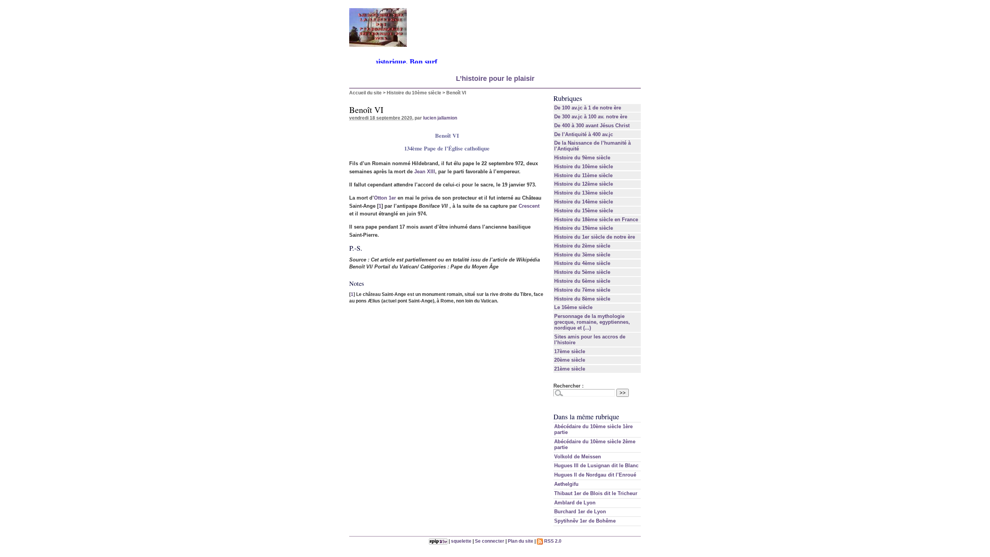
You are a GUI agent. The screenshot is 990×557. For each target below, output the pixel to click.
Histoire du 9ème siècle (582, 158)
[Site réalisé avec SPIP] (438, 540)
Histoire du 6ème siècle (582, 281)
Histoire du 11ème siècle (583, 175)
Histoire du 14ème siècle (583, 202)
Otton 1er (385, 198)
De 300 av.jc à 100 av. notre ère (590, 117)
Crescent (529, 206)
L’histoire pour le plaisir (495, 78)
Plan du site (520, 540)
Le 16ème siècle (573, 307)
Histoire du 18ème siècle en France (596, 219)
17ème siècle (569, 351)
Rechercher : (568, 386)
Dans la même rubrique (586, 416)
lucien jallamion (440, 117)
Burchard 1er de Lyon (580, 511)
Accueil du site (365, 92)
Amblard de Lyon (575, 503)
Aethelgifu (566, 484)
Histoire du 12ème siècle (583, 184)
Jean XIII (424, 171)
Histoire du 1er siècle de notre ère (594, 237)
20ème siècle (569, 360)
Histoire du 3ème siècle (582, 255)
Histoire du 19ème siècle (583, 228)
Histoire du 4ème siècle (582, 263)
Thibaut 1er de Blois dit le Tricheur (595, 493)
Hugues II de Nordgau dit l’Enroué (595, 475)
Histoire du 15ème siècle (583, 211)
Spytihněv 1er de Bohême (585, 521)
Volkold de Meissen (577, 457)
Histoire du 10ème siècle (414, 92)
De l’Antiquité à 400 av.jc (583, 134)
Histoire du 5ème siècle (582, 272)
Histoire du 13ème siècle (583, 193)
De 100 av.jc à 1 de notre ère (587, 108)
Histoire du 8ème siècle (582, 299)
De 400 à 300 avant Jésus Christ (592, 125)
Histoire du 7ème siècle (582, 290)
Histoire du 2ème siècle (582, 246)
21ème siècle (569, 369)
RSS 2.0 (552, 540)
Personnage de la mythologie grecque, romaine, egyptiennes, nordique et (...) (592, 322)
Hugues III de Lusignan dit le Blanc (596, 465)
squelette (461, 540)
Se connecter (489, 540)
